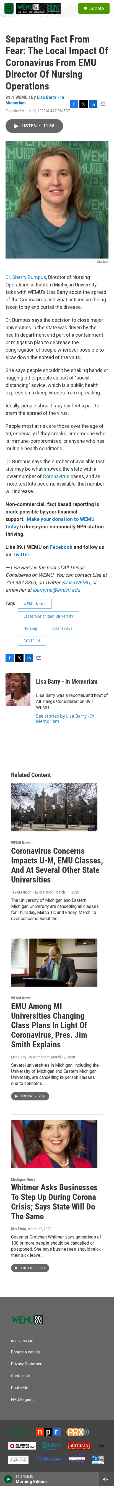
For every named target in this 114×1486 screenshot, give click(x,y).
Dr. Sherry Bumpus (26, 277)
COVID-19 (32, 641)
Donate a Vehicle (25, 1352)
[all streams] (106, 1479)
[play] (8, 1479)
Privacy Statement (27, 1364)
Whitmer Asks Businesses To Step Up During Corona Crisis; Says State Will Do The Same (54, 1201)
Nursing (30, 628)
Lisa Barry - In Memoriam (66, 681)
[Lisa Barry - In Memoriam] (18, 689)
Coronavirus (56, 476)
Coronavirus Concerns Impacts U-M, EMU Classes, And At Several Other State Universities (57, 865)
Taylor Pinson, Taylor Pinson (32, 892)
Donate (96, 8)
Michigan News (23, 1179)
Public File (19, 1388)
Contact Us (20, 1376)
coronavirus (62, 628)
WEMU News (35, 604)
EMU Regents (23, 1400)
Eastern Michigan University (48, 616)
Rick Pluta (18, 1229)
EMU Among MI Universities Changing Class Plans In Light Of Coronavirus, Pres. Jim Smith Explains (49, 1025)
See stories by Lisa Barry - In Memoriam (65, 718)
